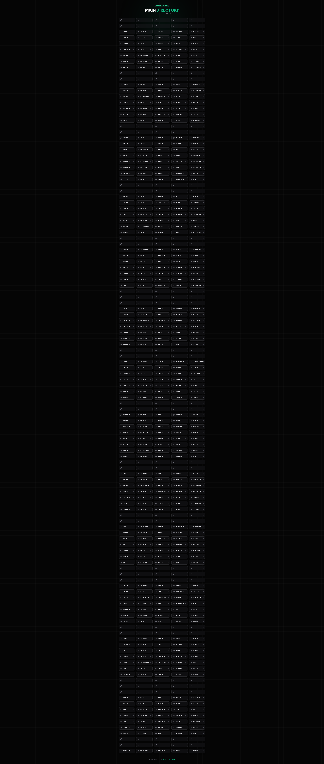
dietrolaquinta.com (169, 759)
